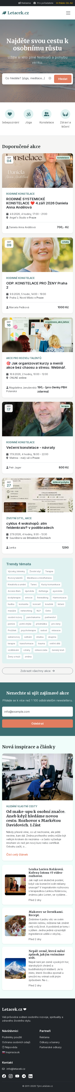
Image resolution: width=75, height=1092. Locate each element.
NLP (39, 610)
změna (28, 656)
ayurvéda (57, 591)
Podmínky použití (12, 1037)
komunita (23, 604)
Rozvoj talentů (15, 578)
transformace (26, 643)
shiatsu (40, 637)
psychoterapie (28, 630)
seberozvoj (14, 637)
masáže (12, 610)
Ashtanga (43, 591)
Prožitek (12, 630)
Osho (48, 610)
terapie (11, 643)
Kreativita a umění (17, 584)
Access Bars (14, 591)
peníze (11, 624)
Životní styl (35, 571)
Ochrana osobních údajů (16, 1042)
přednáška (41, 624)
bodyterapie (14, 597)
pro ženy (56, 624)
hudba (11, 604)
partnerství (50, 617)
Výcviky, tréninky (16, 571)
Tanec (33, 584)
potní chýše (25, 624)
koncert (37, 604)
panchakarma (33, 617)
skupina (52, 637)
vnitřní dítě (55, 643)
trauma (41, 643)
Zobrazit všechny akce (35, 671)
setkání (28, 637)
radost (43, 630)
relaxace (56, 630)
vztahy (26, 650)
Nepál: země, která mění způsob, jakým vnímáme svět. (47, 954)
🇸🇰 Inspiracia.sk (11, 1052)
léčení (61, 604)
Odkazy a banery (50, 1042)
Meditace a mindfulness (39, 578)
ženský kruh (58, 650)
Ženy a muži (14, 656)
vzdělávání (13, 650)
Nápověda (11, 1047)
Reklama (26, 3)
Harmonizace (59, 597)
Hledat (62, 79)
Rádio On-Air (66, 3)
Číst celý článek (17, 854)
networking (26, 610)
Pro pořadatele (44, 3)
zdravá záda (41, 650)
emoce (28, 597)
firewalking (42, 597)
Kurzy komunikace (50, 584)
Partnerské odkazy (51, 1047)
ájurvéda (29, 591)
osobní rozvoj (15, 617)
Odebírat (37, 723)
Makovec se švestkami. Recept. (46, 913)
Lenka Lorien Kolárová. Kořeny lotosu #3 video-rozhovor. (46, 872)
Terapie (49, 571)
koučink (49, 604)
